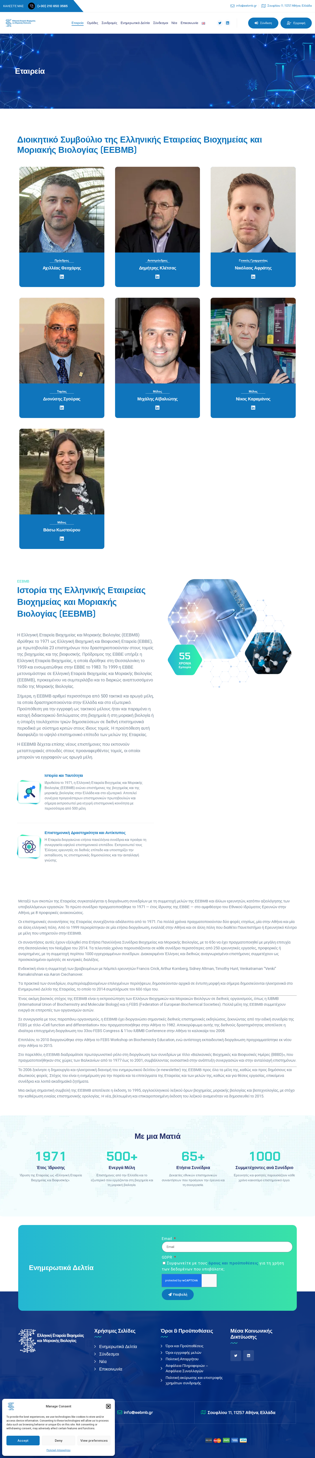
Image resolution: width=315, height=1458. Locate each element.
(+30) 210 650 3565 (53, 6)
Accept (23, 1440)
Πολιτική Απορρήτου (58, 1450)
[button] (108, 1406)
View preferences (94, 1440)
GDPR (167, 1257)
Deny (58, 1440)
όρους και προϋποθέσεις (233, 1263)
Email (167, 1238)
